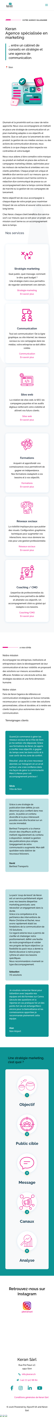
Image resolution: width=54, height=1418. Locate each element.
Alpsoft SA (32, 1407)
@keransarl (27, 1311)
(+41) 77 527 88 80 (28, 1380)
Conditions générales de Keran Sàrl (31, 1397)
